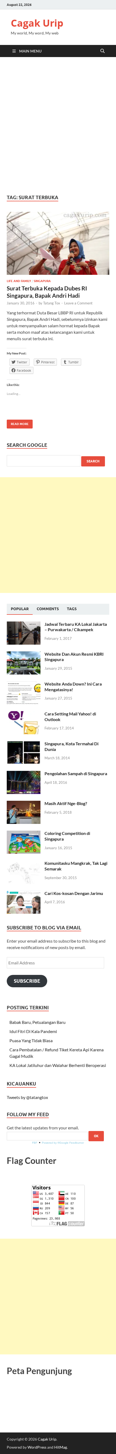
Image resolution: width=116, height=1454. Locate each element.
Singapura (42, 281)
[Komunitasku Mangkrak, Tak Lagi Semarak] (23, 863)
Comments (48, 609)
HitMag (60, 1447)
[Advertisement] (58, 126)
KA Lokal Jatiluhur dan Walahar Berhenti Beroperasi (57, 1065)
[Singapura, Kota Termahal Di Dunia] (23, 744)
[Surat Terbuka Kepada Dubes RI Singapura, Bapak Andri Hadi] (58, 243)
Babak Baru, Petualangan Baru (37, 1022)
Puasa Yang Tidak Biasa (31, 1040)
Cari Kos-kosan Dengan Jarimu (74, 893)
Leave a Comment (78, 303)
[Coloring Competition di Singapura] (23, 833)
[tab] (20, 609)
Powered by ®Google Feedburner (63, 1142)
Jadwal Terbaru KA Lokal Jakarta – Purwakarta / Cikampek (76, 626)
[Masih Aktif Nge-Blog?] (23, 803)
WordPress (37, 1447)
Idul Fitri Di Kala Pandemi (33, 1031)
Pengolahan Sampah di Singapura (76, 773)
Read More (18, 423)
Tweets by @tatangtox (27, 1097)
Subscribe (27, 981)
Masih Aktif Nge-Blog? (66, 803)
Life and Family (19, 281)
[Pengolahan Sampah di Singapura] (23, 774)
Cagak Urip (37, 23)
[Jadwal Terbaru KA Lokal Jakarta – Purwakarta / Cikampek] (23, 624)
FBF (34, 1142)
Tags (72, 609)
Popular (20, 609)
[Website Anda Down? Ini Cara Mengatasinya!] (23, 684)
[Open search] (102, 51)
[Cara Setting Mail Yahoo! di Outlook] (23, 714)
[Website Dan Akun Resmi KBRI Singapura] (23, 654)
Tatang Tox (51, 303)
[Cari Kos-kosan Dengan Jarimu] (23, 893)
